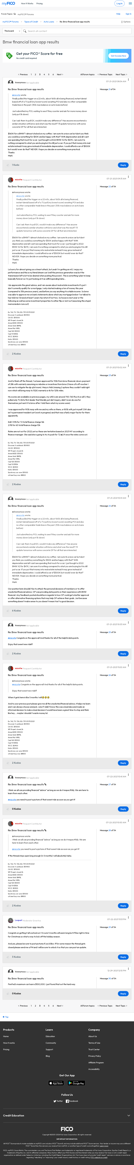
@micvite (16, 95)
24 (109, 505)
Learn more (104, 1146)
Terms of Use (94, 1043)
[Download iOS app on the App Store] (56, 1083)
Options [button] (126, 21)
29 (109, 927)
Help (118, 13)
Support (49, 1049)
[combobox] (76, 31)
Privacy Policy (94, 1056)
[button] (128, 78)
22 (109, 186)
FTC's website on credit (99, 1157)
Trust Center (94, 1049)
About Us (92, 1036)
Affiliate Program (96, 1062)
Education (50, 1036)
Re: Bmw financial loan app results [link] (75, 21)
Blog (48, 1056)
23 (109, 375)
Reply (123, 165)
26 (109, 675)
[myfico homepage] (8, 3)
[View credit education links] (129, 1115)
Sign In (128, 13)
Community (51, 1043)
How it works (9, 1043)
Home (6, 1036)
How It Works (27, 3)
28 (109, 830)
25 (109, 632)
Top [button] (7, 1017)
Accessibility (94, 1069)
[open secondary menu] (130, 3)
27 (109, 784)
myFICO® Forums (26, 14)
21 (109, 89)
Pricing (39, 3)
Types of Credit (31, 21)
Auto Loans (49, 21)
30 (109, 978)
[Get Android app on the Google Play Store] (76, 1083)
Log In (119, 3)
